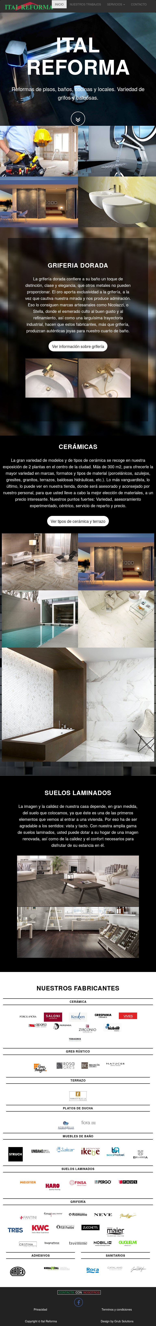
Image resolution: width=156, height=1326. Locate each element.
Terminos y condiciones (117, 1309)
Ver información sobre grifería (78, 346)
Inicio (59, 4)
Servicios (115, 4)
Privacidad (40, 1309)
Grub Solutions (123, 1321)
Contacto (139, 4)
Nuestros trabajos (85, 4)
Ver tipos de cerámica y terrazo (78, 521)
